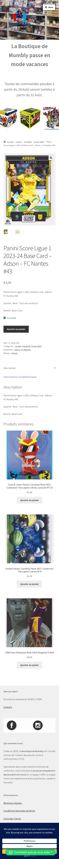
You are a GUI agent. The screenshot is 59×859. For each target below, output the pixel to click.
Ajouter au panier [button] (29, 500)
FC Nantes (26, 349)
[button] (51, 157)
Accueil (10, 141)
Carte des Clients (12, 818)
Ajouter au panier (16, 329)
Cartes (19, 141)
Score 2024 (39, 141)
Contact (7, 707)
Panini (15, 353)
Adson (17, 349)
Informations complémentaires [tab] (20, 376)
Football (27, 141)
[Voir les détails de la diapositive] (24, 118)
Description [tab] (9, 367)
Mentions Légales (12, 803)
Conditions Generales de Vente (19, 810)
